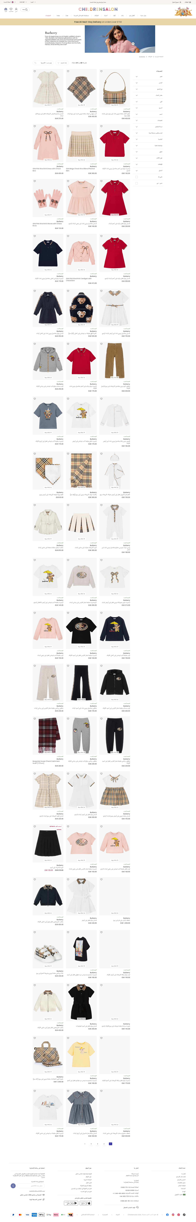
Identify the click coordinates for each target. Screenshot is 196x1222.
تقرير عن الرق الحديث (86, 1192)
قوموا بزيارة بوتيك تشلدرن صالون (83, 1174)
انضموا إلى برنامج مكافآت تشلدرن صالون (31, 1195)
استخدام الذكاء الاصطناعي (87, 1215)
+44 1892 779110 (125, 1196)
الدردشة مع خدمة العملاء (132, 1175)
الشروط (118, 1215)
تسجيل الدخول (175, 2)
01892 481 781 (125, 1201)
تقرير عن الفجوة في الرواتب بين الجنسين (81, 1189)
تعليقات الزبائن (181, 1186)
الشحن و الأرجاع (181, 1180)
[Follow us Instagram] (173, 1215)
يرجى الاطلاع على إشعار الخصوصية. (37, 1191)
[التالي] (85, 1144)
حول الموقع (89, 1177)
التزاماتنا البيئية (88, 1180)
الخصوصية (105, 1215)
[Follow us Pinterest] (178, 1215)
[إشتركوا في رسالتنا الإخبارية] (13, 1185)
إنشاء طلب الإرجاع (180, 1177)
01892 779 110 (125, 1187)
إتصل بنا (183, 1174)
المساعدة (183, 1189)
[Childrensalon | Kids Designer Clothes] (183, 11)
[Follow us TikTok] (184, 1215)
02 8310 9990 (130, 1190)
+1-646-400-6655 (119, 1193)
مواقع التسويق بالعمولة (86, 1186)
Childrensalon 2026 (134, 1215)
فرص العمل (89, 1183)
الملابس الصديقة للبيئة (35, 1200)
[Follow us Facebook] (167, 1215)
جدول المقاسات (181, 1183)
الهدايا (183, 1192)
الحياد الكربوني (180, 1195)
